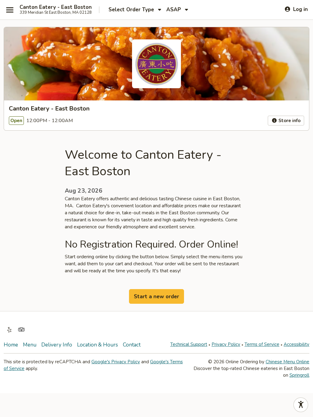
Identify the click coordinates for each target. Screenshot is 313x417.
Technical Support (188, 344)
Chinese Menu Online (287, 362)
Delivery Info (56, 344)
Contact (132, 344)
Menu (29, 344)
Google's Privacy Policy (115, 362)
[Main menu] (10, 10)
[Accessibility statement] (300, 404)
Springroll (299, 375)
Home (11, 344)
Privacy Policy (226, 344)
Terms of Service (262, 344)
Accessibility (296, 344)
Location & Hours (97, 344)
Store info (288, 121)
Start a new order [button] (156, 296)
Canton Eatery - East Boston (56, 7)
